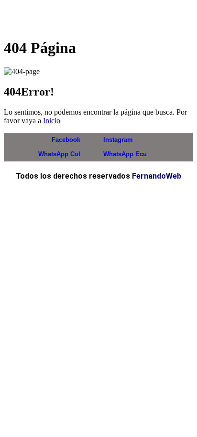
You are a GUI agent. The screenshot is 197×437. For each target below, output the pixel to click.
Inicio (51, 121)
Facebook (65, 139)
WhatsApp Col (58, 154)
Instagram (117, 139)
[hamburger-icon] (177, 17)
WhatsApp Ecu (124, 154)
